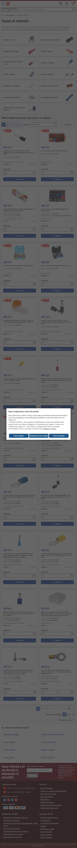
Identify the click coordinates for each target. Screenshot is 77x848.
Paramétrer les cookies (38, 436)
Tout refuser (19, 436)
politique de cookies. (49, 429)
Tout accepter (59, 436)
